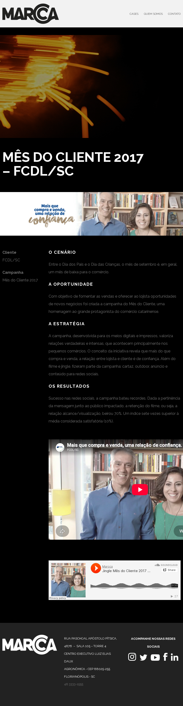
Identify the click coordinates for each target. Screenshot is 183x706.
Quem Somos (153, 13)
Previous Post (155, 155)
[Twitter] (143, 659)
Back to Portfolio (178, 155)
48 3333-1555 (73, 684)
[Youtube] (155, 659)
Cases (134, 13)
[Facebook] (165, 659)
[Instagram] (132, 659)
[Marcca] (29, 653)
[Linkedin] (174, 659)
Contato (174, 13)
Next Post (166, 155)
